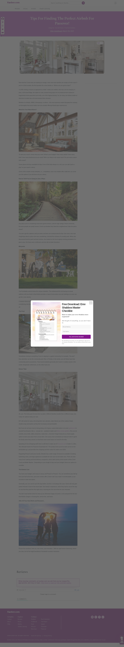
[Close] (91, 302)
